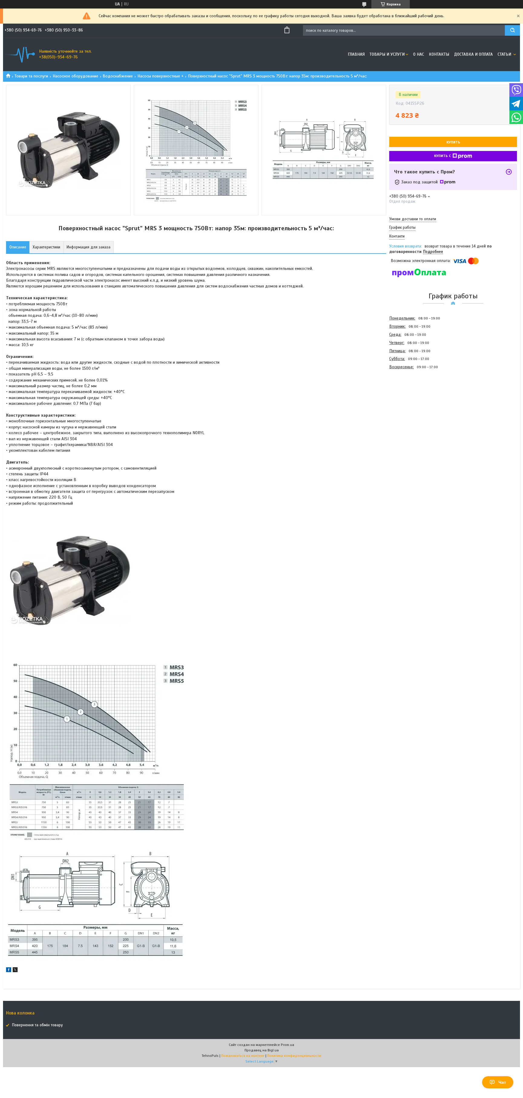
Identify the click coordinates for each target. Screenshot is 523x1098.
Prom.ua (287, 1045)
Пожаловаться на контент (243, 1056)
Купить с (442, 156)
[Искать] (512, 30)
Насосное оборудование (75, 76)
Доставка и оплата (473, 54)
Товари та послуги (31, 76)
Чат (502, 1082)
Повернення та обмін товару (37, 1025)
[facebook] (8, 970)
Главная (356, 54)
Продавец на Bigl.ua (262, 1050)
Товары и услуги (387, 54)
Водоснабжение (118, 76)
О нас (418, 54)
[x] (15, 970)
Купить (453, 142)
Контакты (439, 54)
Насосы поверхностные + (160, 76)
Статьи (505, 54)
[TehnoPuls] (20, 54)
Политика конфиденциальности (294, 1056)
